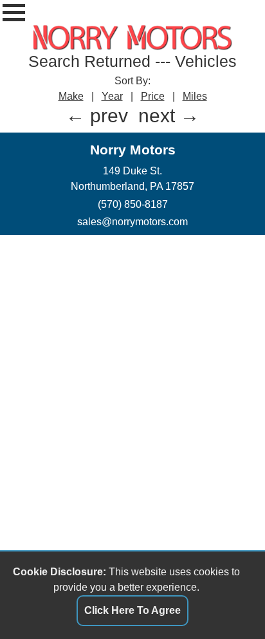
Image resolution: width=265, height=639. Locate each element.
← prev (97, 115)
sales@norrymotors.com (132, 221)
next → (168, 115)
